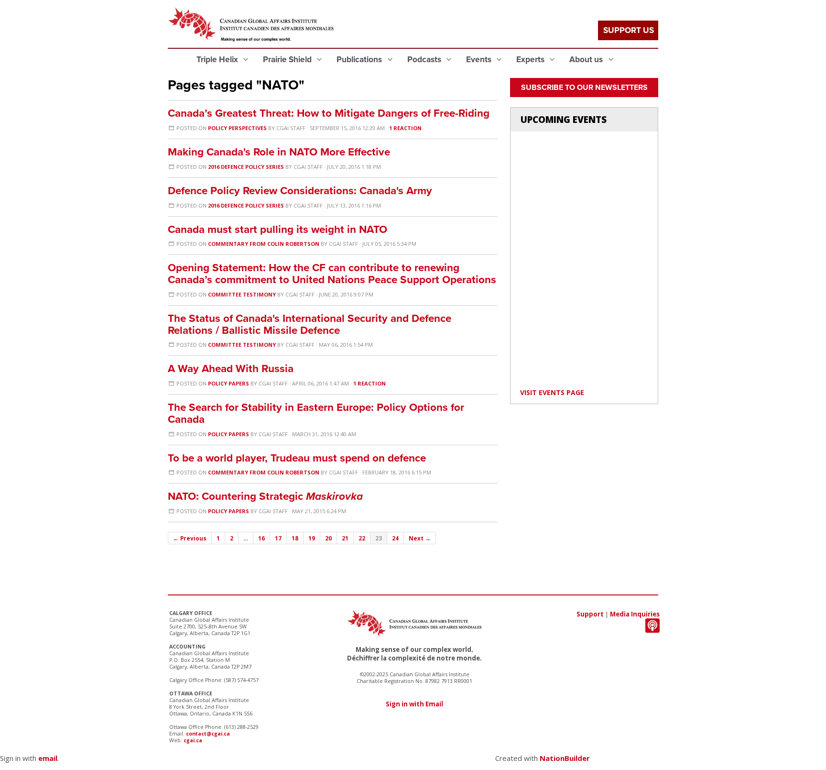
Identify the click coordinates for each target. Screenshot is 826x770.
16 (261, 538)
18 (295, 538)
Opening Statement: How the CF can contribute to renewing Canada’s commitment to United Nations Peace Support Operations (332, 273)
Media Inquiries (635, 614)
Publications (360, 60)
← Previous (189, 538)
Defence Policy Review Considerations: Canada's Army (300, 190)
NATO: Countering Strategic (265, 496)
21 (345, 538)
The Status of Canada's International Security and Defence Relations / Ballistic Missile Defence (309, 324)
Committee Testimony (242, 294)
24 (395, 538)
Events (479, 60)
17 (278, 538)
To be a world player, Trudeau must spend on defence (297, 457)
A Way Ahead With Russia (230, 368)
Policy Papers (228, 383)
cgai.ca (193, 740)
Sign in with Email (414, 704)
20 (328, 538)
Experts (531, 60)
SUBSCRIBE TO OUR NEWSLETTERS (584, 87)
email (47, 758)
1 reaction (405, 128)
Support (590, 614)
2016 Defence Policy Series (246, 166)
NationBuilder (565, 758)
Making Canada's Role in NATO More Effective (279, 151)
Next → (420, 538)
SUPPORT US (628, 30)
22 (362, 538)
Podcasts (425, 60)
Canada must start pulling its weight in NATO (277, 229)
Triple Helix (218, 60)
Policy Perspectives (237, 128)
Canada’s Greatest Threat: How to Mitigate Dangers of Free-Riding (328, 113)
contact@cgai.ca (208, 733)
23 (378, 538)
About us (587, 60)
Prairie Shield (288, 60)
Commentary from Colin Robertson (263, 243)
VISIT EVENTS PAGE (552, 392)
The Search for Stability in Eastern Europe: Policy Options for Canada (316, 413)
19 (311, 538)
